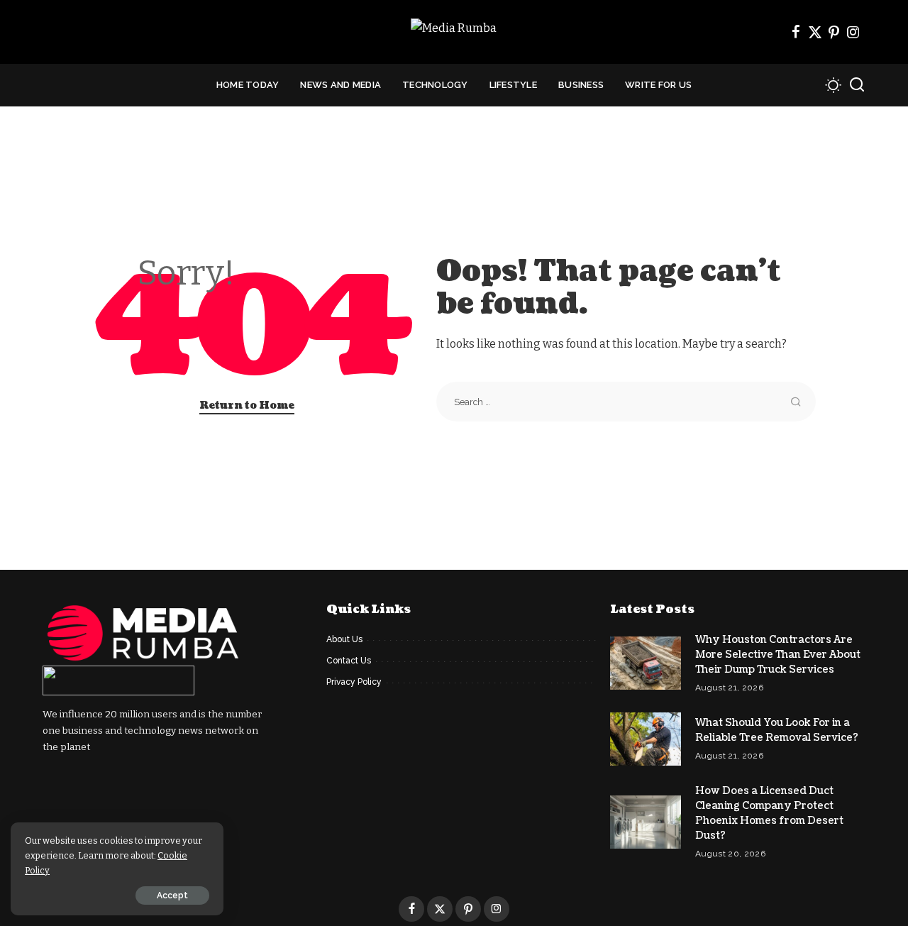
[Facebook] (796, 32)
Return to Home (246, 405)
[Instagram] (853, 32)
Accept (172, 895)
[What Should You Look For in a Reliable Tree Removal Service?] (645, 739)
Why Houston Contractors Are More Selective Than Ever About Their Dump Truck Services (777, 654)
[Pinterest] (834, 32)
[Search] (856, 85)
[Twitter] (815, 32)
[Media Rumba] (454, 32)
